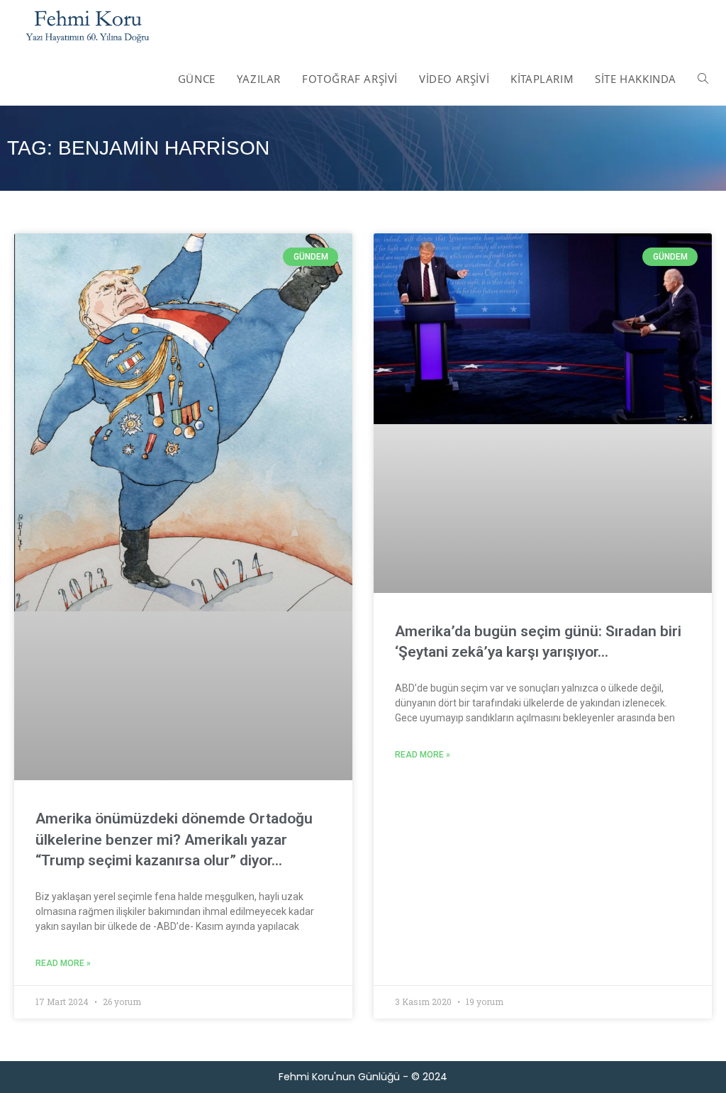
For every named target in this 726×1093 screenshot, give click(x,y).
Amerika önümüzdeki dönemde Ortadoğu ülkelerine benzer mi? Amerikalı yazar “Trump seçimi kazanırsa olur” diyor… (174, 839)
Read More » (63, 963)
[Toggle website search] (703, 78)
